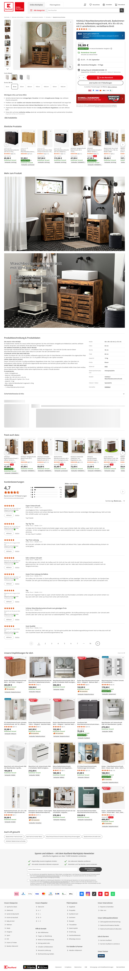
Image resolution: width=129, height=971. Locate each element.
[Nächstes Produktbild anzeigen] (7, 69)
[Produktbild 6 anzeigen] (8, 57)
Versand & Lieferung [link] (44, 950)
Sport (8, 935)
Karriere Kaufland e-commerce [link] (110, 944)
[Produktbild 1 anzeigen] (8, 23)
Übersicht (41, 907)
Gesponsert (7, 148)
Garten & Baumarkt (13, 914)
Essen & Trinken (12, 942)
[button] (100, 49)
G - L (39, 914)
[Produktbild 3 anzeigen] (8, 36)
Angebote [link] (72, 907)
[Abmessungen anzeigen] (70, 67)
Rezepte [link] (71, 921)
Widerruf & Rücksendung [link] (46, 939)
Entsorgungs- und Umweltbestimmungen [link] (101, 967)
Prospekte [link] (72, 910)
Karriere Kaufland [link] (106, 940)
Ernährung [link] (72, 932)
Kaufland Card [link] (73, 914)
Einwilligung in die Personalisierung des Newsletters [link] (56, 881)
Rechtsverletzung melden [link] (46, 954)
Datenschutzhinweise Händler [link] (109, 925)
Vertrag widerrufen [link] (44, 943)
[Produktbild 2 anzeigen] (8, 30)
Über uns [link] (103, 910)
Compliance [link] (68, 967)
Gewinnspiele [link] (73, 928)
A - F (39, 910)
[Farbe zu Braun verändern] (14, 77)
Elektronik (10, 910)
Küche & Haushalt (12, 917)
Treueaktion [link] (73, 925)
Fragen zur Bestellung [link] (45, 936)
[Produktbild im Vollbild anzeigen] (43, 44)
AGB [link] (86, 967)
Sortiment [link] (72, 917)
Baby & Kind (10, 921)
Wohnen (9, 925)
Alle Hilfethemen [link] (43, 932)
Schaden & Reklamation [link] (45, 947)
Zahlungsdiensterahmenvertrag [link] (110, 922)
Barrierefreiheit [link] (120, 967)
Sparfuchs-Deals (12, 907)
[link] (55, 4)
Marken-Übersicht (12, 946)
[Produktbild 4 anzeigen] (8, 43)
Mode (8, 928)
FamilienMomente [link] (74, 935)
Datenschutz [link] (77, 967)
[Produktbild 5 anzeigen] (8, 50)
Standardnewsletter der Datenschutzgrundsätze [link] (47, 875)
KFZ (8, 939)
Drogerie (9, 932)
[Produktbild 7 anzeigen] (8, 64)
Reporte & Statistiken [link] (107, 907)
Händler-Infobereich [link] (75, 950)
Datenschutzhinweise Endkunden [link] (111, 929)
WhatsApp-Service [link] (75, 939)
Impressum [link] (58, 967)
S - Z (39, 921)
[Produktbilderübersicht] (7, 44)
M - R (39, 917)
